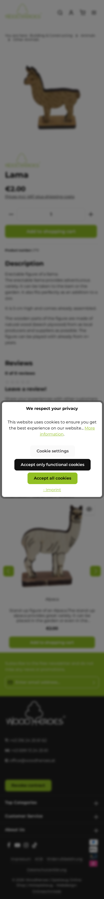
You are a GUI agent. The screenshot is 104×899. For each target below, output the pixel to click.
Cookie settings (53, 451)
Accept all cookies (52, 478)
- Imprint (52, 489)
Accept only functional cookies (52, 464)
